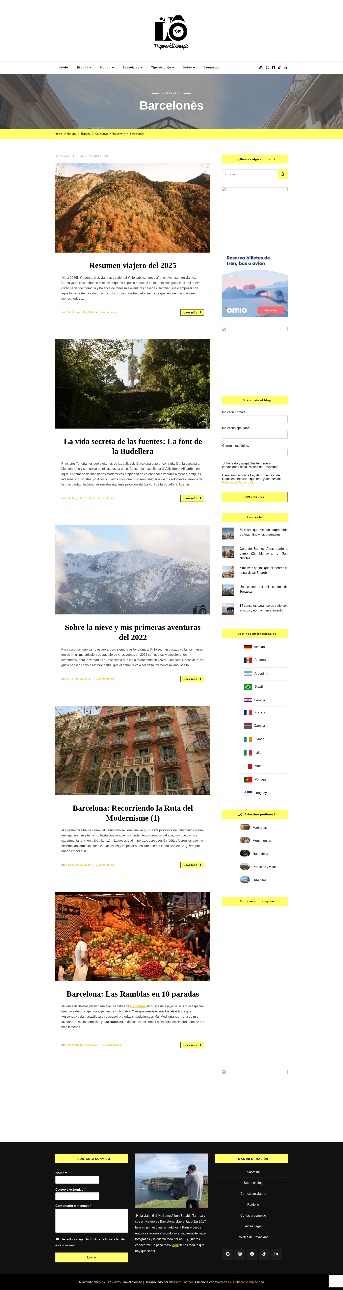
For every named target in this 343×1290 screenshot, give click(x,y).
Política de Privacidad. (238, 482)
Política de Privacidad (253, 1237)
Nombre (62, 1173)
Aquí (175, 1245)
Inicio (63, 67)
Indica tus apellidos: (236, 428)
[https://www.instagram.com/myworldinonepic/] (239, 1254)
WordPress (223, 1282)
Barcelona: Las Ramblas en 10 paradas (132, 993)
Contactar (211, 67)
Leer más (190, 312)
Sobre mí (253, 1172)
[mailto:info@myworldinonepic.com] (227, 1254)
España (82, 67)
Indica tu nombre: (234, 412)
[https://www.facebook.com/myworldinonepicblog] (252, 1254)
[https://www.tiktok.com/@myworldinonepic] (264, 1254)
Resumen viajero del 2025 (132, 265)
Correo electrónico (70, 1189)
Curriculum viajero (253, 1193)
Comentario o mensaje (73, 1205)
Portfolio (253, 1204)
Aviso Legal (253, 1226)
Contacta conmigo (253, 1215)
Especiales (131, 67)
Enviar (91, 1257)
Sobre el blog (253, 1182)
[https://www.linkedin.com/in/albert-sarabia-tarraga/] (276, 1254)
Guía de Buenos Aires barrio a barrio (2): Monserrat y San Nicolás (264, 553)
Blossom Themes (181, 1282)
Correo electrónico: (235, 445)
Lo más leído (257, 517)
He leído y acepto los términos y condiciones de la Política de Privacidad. (250, 465)
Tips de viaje (161, 67)
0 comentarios (108, 312)
